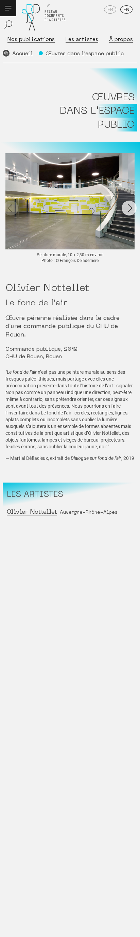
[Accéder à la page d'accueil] (43, 17)
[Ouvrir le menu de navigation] (8, 8)
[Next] (129, 208)
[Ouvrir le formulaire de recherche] (8, 24)
